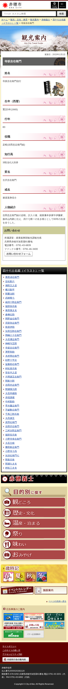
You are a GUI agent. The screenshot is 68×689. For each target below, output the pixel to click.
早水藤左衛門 (12, 405)
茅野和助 (10, 352)
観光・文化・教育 (19, 19)
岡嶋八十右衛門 (13, 335)
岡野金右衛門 (12, 318)
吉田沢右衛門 (12, 426)
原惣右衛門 (11, 422)
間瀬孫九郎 (11, 389)
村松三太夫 (11, 468)
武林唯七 (10, 298)
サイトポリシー (9, 646)
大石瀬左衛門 (12, 339)
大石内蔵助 (11, 393)
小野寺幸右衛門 (13, 439)
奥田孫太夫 (11, 310)
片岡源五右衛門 (13, 376)
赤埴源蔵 (10, 397)
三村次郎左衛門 (13, 430)
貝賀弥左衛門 (12, 323)
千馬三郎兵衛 (12, 414)
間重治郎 (10, 293)
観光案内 (34, 19)
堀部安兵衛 (11, 434)
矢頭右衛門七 (12, 455)
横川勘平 (10, 289)
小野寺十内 (11, 451)
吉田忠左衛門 (12, 385)
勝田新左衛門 (12, 447)
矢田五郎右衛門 (13, 331)
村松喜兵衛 (11, 368)
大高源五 (10, 418)
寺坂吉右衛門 (12, 347)
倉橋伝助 (10, 314)
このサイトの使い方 (11, 650)
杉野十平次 (11, 360)
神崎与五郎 (11, 343)
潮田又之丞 (11, 285)
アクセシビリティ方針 (12, 654)
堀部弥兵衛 (11, 306)
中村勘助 (10, 401)
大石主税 (10, 443)
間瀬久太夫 (11, 463)
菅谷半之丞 (11, 372)
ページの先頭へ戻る (57, 601)
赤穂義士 (45, 19)
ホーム (4, 19)
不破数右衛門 (12, 409)
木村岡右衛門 (12, 356)
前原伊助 (10, 327)
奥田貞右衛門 (12, 277)
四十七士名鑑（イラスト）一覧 (23, 270)
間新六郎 (10, 380)
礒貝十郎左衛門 (13, 302)
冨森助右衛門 (12, 364)
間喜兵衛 (10, 459)
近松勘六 (10, 281)
